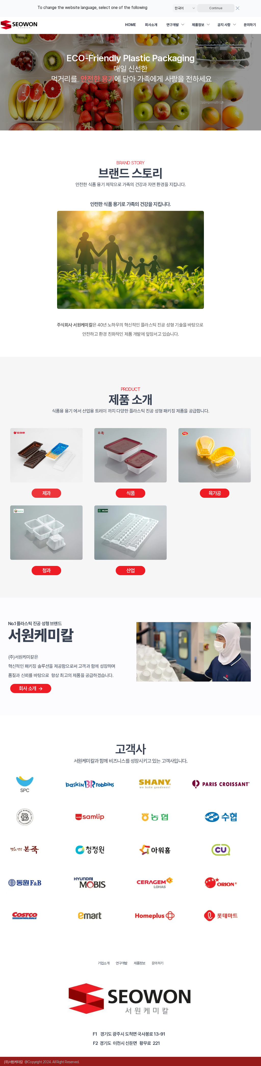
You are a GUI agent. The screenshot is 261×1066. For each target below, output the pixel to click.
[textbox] (130, 73)
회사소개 (151, 25)
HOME (130, 25)
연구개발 (172, 25)
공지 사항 (223, 25)
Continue (215, 8)
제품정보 (198, 25)
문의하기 (250, 25)
